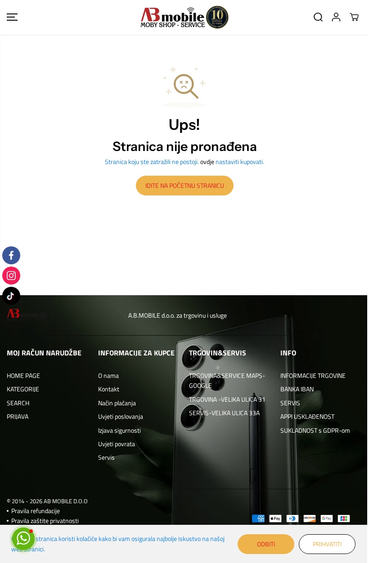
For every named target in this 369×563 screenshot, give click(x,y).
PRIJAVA (17, 416)
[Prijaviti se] (336, 17)
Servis (106, 457)
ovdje (207, 161)
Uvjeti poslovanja (120, 416)
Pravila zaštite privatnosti (45, 520)
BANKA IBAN (297, 389)
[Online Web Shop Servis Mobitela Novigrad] (185, 17)
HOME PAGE (23, 375)
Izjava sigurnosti (119, 430)
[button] (12, 17)
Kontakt (108, 389)
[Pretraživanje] (318, 17)
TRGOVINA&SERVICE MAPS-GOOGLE (227, 380)
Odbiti (266, 544)
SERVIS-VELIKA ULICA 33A (224, 412)
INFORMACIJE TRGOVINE (313, 375)
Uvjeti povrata (116, 443)
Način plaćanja (117, 403)
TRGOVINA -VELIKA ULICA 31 (227, 399)
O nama (108, 375)
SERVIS (290, 403)
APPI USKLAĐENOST (307, 416)
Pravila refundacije (35, 510)
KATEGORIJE (23, 389)
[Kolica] (354, 17)
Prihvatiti (327, 544)
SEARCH (18, 403)
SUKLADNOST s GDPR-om (315, 430)
